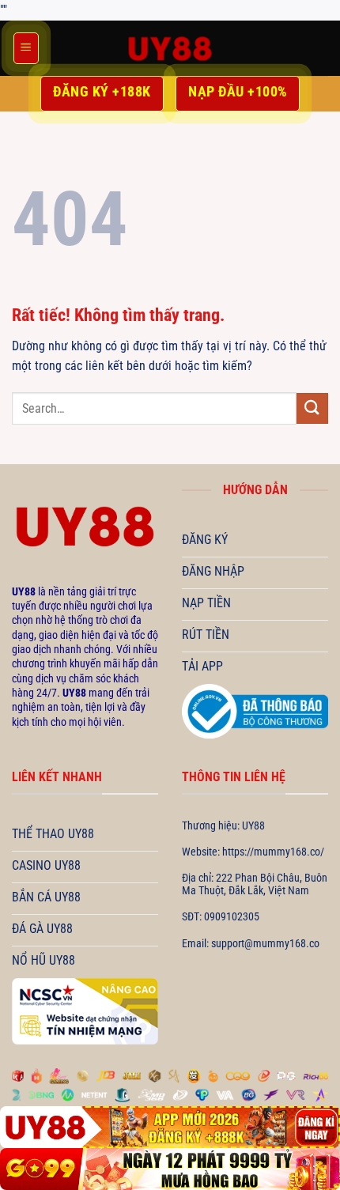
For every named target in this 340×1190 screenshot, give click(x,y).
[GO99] (170, 1169)
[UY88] (170, 48)
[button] (26, 48)
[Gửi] (312, 408)
